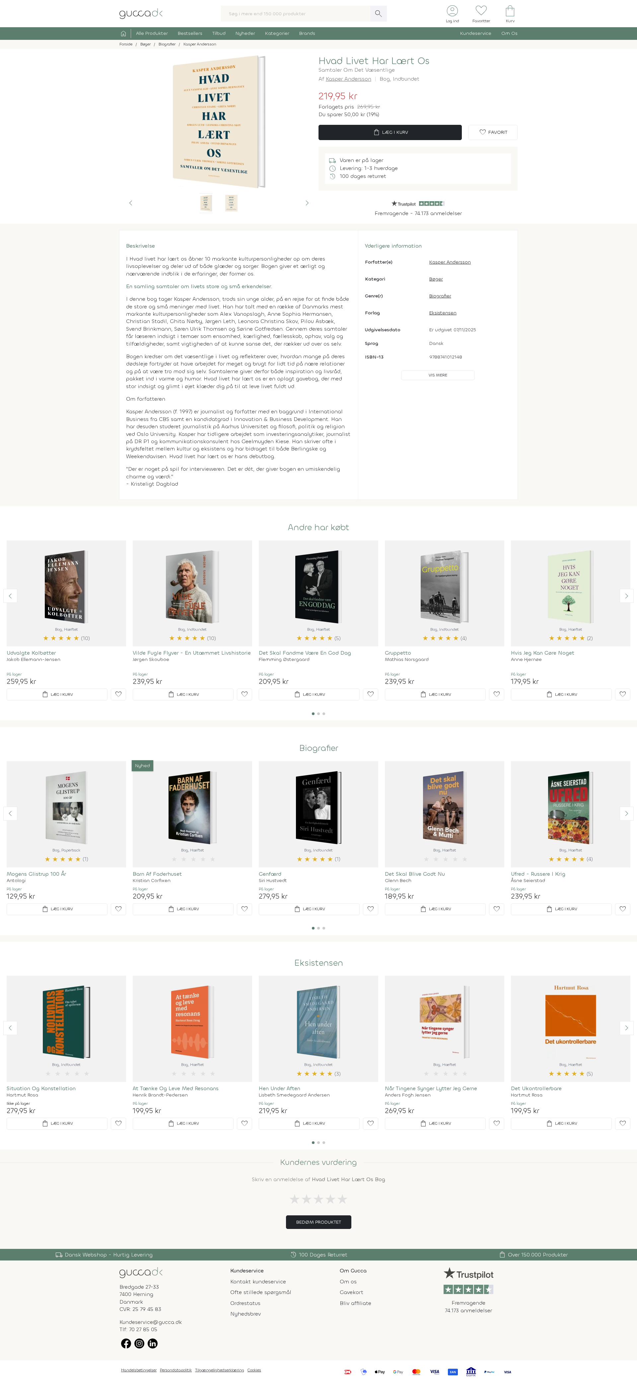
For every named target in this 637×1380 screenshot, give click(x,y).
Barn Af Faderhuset (157, 874)
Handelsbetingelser (139, 1370)
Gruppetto (398, 653)
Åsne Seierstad (528, 881)
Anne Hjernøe (526, 660)
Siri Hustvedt (273, 881)
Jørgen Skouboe (151, 660)
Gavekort (351, 1292)
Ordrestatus (245, 1303)
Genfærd (270, 874)
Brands (307, 33)
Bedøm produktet (318, 1222)
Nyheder (245, 33)
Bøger (436, 279)
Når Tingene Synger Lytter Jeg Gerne (431, 1088)
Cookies (254, 1370)
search (379, 14)
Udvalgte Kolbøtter (31, 653)
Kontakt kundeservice (258, 1281)
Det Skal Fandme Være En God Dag (305, 653)
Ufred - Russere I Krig (538, 874)
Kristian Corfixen (152, 881)
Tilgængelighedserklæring (219, 1370)
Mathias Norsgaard (407, 660)
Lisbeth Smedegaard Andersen (294, 1095)
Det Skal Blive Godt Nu (415, 874)
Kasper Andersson (348, 78)
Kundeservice (475, 33)
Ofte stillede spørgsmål (260, 1292)
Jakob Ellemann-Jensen (33, 660)
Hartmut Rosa (22, 1095)
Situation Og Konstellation (41, 1088)
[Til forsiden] (141, 13)
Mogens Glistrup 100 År (36, 874)
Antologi (16, 881)
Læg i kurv (390, 132)
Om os (348, 1281)
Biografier (440, 296)
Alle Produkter (152, 33)
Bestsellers (190, 33)
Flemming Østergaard (284, 660)
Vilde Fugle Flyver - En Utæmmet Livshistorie (192, 653)
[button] (130, 203)
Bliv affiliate (355, 1303)
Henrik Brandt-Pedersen (160, 1095)
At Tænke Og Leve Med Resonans (176, 1088)
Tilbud (219, 33)
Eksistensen (443, 313)
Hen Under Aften (279, 1088)
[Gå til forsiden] (141, 1272)
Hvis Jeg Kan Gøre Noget (542, 653)
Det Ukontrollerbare (536, 1088)
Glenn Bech (398, 881)
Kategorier (277, 33)
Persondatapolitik (176, 1370)
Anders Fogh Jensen (408, 1095)
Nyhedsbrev (245, 1313)
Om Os (509, 33)
